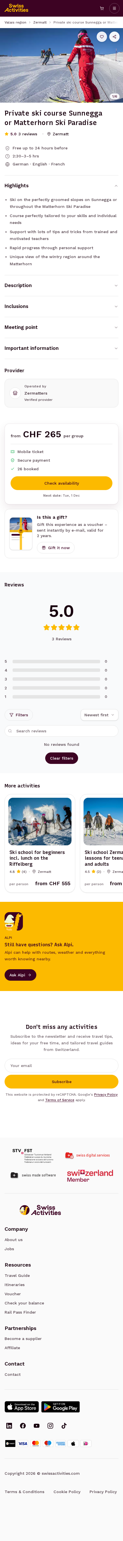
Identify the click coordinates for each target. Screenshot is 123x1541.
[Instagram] (50, 1426)
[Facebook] (22, 1426)
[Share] (114, 37)
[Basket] (102, 8)
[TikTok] (64, 1426)
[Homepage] (17, 8)
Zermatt (40, 22)
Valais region (15, 22)
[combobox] (99, 715)
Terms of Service (59, 1100)
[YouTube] (36, 1426)
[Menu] (114, 8)
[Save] (102, 37)
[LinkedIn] (9, 1426)
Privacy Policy (106, 1095)
